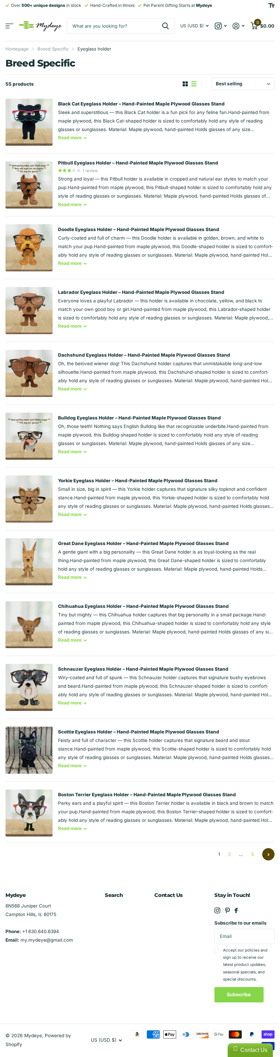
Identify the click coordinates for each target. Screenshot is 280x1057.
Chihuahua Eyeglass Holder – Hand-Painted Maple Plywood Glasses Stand (143, 606)
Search (114, 895)
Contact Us (168, 895)
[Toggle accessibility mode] (271, 5)
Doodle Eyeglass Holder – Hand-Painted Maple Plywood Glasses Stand (138, 229)
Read (70, 137)
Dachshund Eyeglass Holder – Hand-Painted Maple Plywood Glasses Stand (144, 355)
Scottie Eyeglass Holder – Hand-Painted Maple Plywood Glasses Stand (138, 731)
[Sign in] (239, 26)
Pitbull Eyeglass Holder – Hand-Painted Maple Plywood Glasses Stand (138, 163)
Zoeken (165, 26)
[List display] (193, 84)
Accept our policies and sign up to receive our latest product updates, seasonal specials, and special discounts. (245, 965)
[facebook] (236, 910)
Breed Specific (53, 49)
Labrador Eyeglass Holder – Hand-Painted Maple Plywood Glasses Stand (141, 292)
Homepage (17, 49)
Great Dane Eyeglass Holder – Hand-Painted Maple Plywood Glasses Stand (143, 543)
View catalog (9, 26)
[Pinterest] (227, 910)
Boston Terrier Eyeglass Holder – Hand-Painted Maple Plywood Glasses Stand (147, 794)
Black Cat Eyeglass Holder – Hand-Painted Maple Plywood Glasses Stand (141, 103)
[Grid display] (185, 84)
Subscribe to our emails (240, 923)
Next (268, 854)
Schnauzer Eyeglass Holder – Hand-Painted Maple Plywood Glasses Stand (143, 669)
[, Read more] (220, 26)
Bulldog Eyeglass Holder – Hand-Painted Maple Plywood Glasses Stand (139, 417)
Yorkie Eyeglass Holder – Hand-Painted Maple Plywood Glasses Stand (138, 480)
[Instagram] (217, 910)
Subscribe (239, 994)
